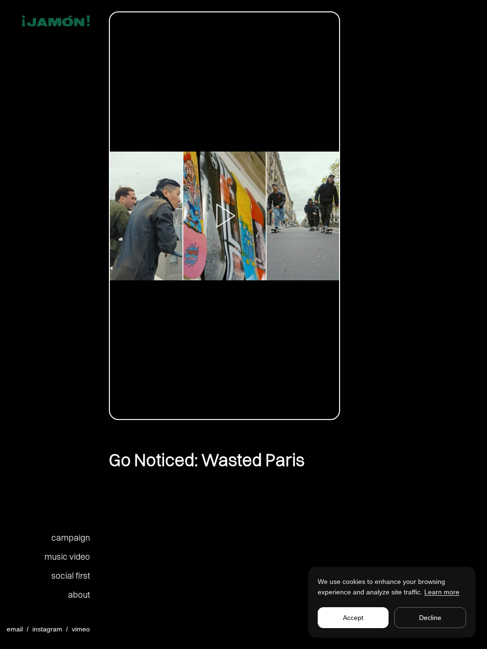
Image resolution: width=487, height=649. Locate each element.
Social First (70, 575)
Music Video (67, 556)
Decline (430, 617)
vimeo (81, 629)
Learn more (441, 592)
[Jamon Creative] (49, 21)
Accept (353, 617)
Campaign (70, 537)
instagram (47, 629)
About (79, 594)
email (15, 629)
